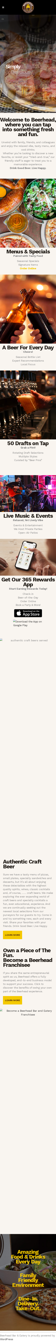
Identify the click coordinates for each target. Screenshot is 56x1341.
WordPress (6, 1339)
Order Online (28, 268)
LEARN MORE (12, 935)
